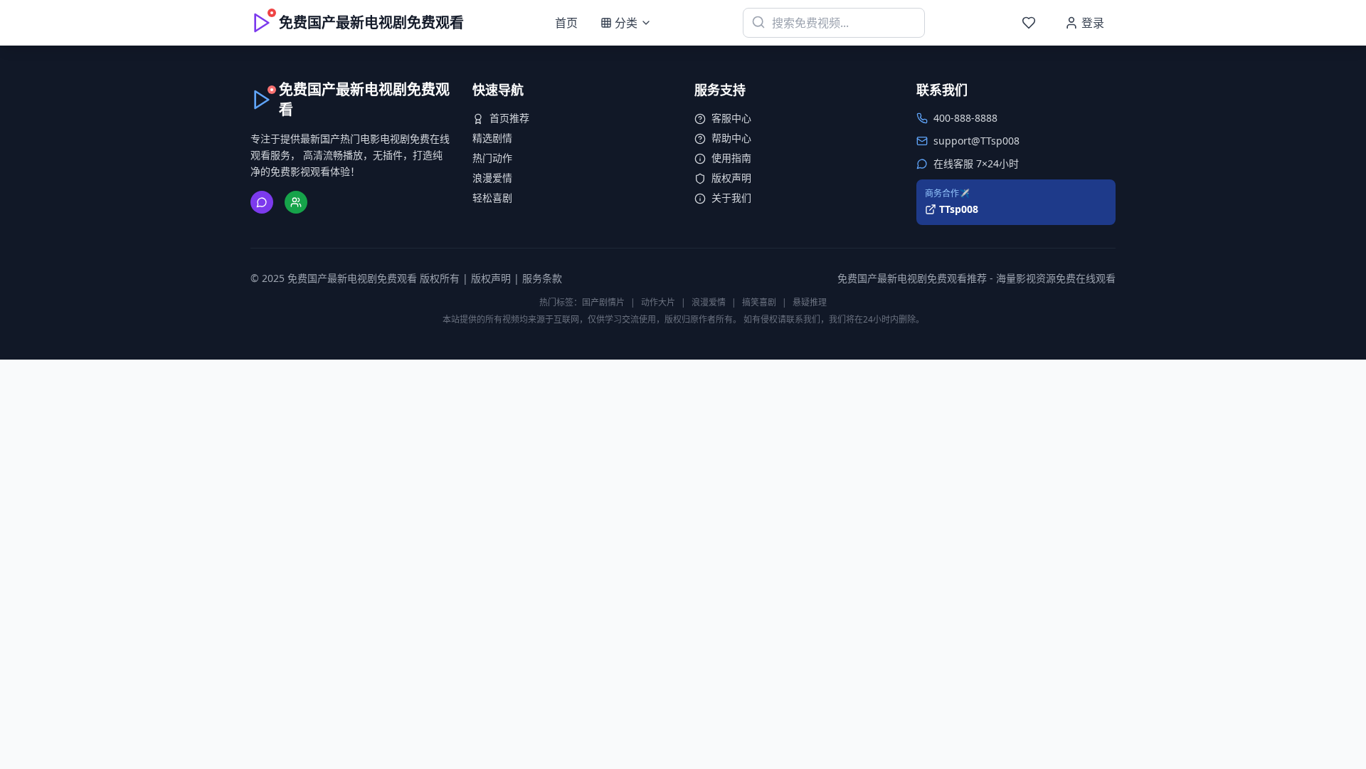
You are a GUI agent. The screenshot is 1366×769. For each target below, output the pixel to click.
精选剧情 (492, 138)
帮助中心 (731, 138)
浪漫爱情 (492, 177)
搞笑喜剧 (759, 302)
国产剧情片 (603, 302)
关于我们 (731, 197)
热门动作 (492, 157)
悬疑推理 (810, 302)
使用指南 (731, 157)
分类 (626, 23)
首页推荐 (509, 118)
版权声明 (731, 177)
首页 (566, 23)
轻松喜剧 (492, 197)
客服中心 (731, 118)
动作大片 (658, 302)
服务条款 (542, 278)
